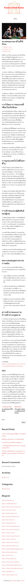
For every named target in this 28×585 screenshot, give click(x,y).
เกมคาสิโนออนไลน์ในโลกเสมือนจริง (12, 442)
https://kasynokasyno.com (10, 575)
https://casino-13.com (8, 532)
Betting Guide (7, 51)
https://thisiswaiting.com (9, 558)
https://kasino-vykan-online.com (11, 507)
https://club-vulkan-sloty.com (10, 529)
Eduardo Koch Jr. (8, 49)
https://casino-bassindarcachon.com (12, 568)
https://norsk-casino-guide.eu (10, 562)
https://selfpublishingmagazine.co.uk (12, 549)
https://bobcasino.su (8, 500)
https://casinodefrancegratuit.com (12, 565)
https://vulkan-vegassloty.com (11, 536)
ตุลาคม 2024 (5, 477)
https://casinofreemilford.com (10, 516)
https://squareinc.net (8, 571)
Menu (15, 19)
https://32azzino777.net (9, 510)
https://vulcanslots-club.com (10, 542)
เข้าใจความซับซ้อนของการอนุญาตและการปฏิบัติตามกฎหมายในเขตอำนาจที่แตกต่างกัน (13, 453)
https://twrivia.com (7, 555)
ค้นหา (3, 419)
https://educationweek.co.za (10, 545)
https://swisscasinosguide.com (11, 526)
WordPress (14, 580)
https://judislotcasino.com (9, 513)
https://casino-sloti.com (9, 539)
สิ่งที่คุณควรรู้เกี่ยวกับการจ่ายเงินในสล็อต (13, 439)
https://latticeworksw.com (9, 552)
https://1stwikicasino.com (9, 503)
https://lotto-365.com (8, 520)
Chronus (22, 580)
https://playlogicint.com (9, 523)
